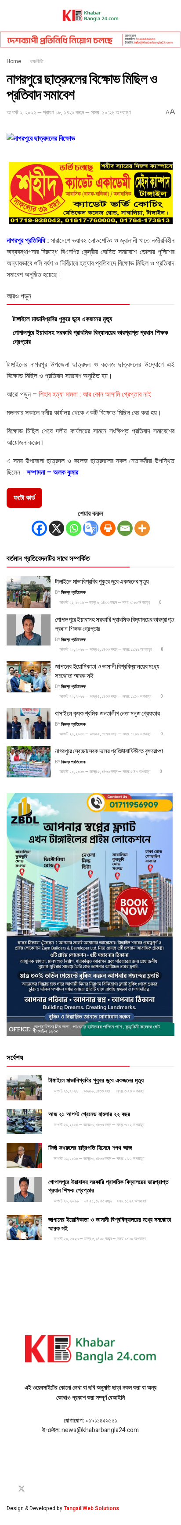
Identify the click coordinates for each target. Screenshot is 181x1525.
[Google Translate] (90, 528)
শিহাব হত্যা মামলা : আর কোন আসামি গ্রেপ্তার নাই (95, 394)
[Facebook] (39, 528)
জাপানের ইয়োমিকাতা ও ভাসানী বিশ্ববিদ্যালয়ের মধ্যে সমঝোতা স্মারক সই (107, 670)
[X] (56, 528)
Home (14, 61)
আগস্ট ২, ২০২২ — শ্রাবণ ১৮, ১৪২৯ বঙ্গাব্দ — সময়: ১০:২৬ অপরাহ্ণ (69, 112)
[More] (142, 528)
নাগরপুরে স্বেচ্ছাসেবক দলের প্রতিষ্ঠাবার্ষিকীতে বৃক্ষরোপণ (109, 750)
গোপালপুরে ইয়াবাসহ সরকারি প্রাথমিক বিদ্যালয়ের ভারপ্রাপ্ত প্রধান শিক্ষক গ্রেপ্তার (90, 336)
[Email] (125, 528)
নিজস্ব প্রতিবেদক (73, 592)
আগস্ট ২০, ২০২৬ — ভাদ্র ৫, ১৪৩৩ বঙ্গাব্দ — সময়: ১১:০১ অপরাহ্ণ (105, 734)
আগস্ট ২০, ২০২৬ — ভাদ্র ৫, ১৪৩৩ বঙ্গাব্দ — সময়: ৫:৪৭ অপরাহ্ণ (104, 772)
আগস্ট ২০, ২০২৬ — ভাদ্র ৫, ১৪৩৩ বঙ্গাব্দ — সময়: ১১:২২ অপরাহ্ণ (105, 649)
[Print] (108, 528)
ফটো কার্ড (24, 498)
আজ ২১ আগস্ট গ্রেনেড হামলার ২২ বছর (89, 1113)
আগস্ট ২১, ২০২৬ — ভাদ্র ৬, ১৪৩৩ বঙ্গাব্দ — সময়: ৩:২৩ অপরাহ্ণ (104, 602)
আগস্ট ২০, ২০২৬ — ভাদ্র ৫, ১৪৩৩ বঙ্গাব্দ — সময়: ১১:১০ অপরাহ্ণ (105, 696)
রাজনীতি (36, 61)
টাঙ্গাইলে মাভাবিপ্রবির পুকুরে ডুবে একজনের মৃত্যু (62, 318)
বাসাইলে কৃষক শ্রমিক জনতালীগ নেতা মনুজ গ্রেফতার (107, 712)
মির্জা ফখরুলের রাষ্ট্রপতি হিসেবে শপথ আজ (90, 1147)
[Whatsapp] (73, 528)
